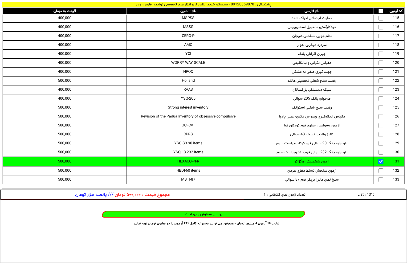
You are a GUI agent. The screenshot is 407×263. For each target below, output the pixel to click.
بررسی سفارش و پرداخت (203, 214)
